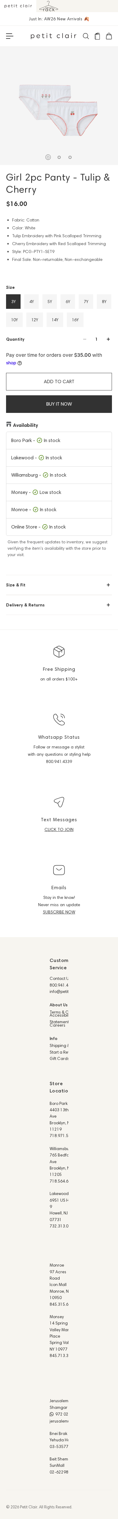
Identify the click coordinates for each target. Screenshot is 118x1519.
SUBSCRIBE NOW (59, 912)
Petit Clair (28, 1506)
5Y (50, 301)
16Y (75, 319)
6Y (68, 301)
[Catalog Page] (97, 36)
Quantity (15, 339)
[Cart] (108, 36)
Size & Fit (15, 585)
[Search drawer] (85, 36)
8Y (104, 301)
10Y (14, 319)
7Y (86, 301)
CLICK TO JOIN (59, 829)
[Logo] (53, 35)
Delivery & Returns (25, 605)
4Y (31, 301)
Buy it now (59, 404)
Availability (25, 425)
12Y (34, 319)
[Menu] (10, 36)
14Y (54, 319)
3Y (13, 301)
